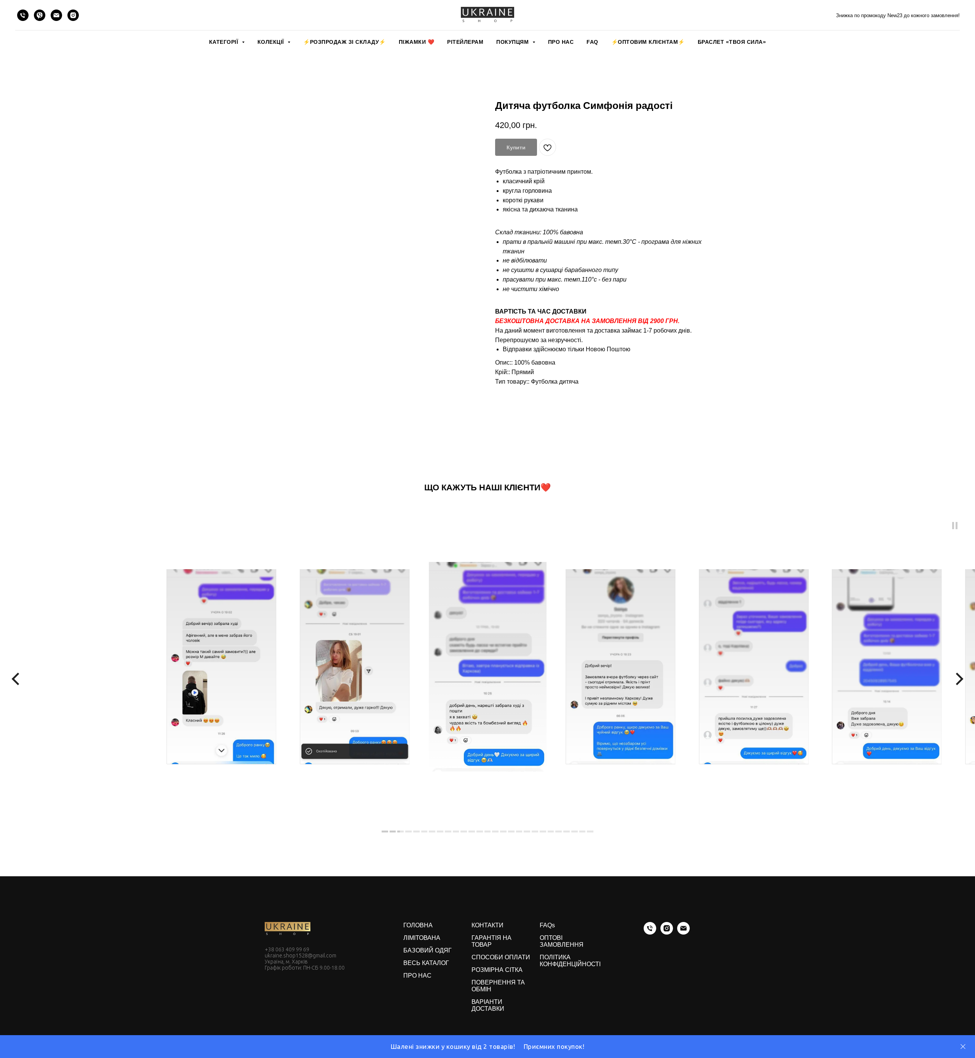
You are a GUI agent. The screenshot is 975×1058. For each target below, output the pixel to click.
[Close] (963, 1046)
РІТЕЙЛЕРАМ (465, 42)
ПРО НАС (561, 42)
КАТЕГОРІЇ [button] (224, 42)
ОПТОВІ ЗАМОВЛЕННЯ (561, 941)
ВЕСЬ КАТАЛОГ (426, 963)
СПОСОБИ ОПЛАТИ (501, 957)
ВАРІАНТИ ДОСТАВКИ (488, 1005)
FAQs (547, 925)
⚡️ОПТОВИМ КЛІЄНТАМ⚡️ (648, 42)
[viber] (39, 15)
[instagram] (73, 15)
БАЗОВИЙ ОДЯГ (427, 950)
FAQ (592, 42)
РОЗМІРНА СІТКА (497, 970)
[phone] (23, 15)
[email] (56, 15)
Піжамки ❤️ (417, 42)
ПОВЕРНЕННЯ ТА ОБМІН (498, 985)
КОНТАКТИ (487, 925)
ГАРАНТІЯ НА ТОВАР (491, 941)
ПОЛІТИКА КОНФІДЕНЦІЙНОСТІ (570, 960)
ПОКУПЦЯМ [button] (513, 42)
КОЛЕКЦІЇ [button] (271, 42)
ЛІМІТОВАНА (421, 938)
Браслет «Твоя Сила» (732, 42)
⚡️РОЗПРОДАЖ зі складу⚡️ (344, 42)
